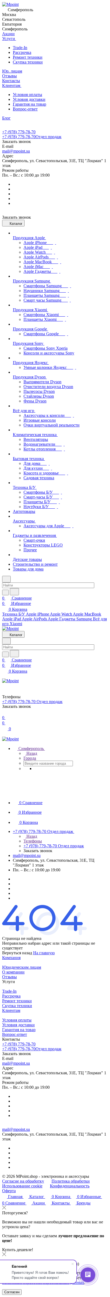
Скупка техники (28, 62)
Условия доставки (29, 99)
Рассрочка (22, 52)
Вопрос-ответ (25, 109)
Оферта (9, 1190)
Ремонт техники (27, 57)
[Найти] (14, 591)
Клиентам (11, 1010)
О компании (13, 972)
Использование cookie (22, 1186)
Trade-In (20, 47)
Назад (31, 753)
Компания (11, 957)
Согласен (11, 1292)
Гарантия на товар (29, 104)
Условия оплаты (27, 94)
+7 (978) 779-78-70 (19, 132)
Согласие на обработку (23, 1181)
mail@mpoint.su (16, 151)
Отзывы (9, 977)
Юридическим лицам (21, 967)
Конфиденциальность (69, 1186)
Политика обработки (71, 1181)
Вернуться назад (17, 953)
